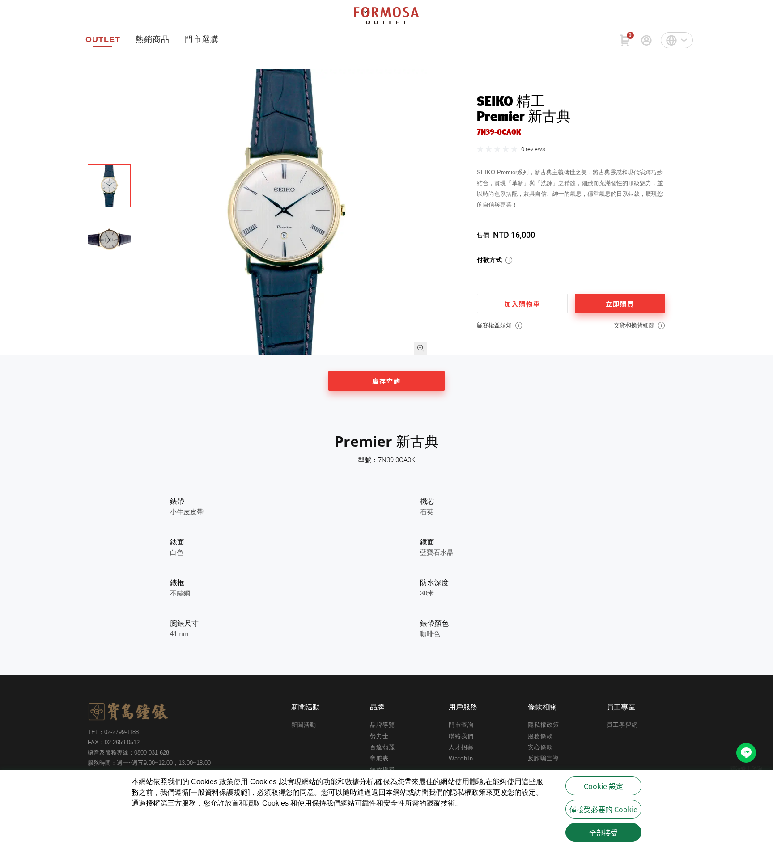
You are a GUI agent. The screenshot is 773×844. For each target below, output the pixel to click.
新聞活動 (303, 725)
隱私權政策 (543, 725)
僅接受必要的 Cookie (603, 809)
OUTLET (102, 39)
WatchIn (461, 758)
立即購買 (620, 303)
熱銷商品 (153, 39)
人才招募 (461, 747)
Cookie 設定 (603, 786)
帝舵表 (379, 758)
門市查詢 (461, 725)
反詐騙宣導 (543, 758)
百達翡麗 (382, 747)
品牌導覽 (382, 725)
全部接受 (603, 832)
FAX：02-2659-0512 (114, 742)
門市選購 (202, 39)
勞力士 (379, 736)
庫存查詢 (386, 380)
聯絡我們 (461, 736)
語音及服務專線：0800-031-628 (128, 752)
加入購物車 (522, 303)
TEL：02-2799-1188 (113, 732)
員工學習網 (622, 725)
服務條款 (540, 736)
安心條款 (540, 747)
